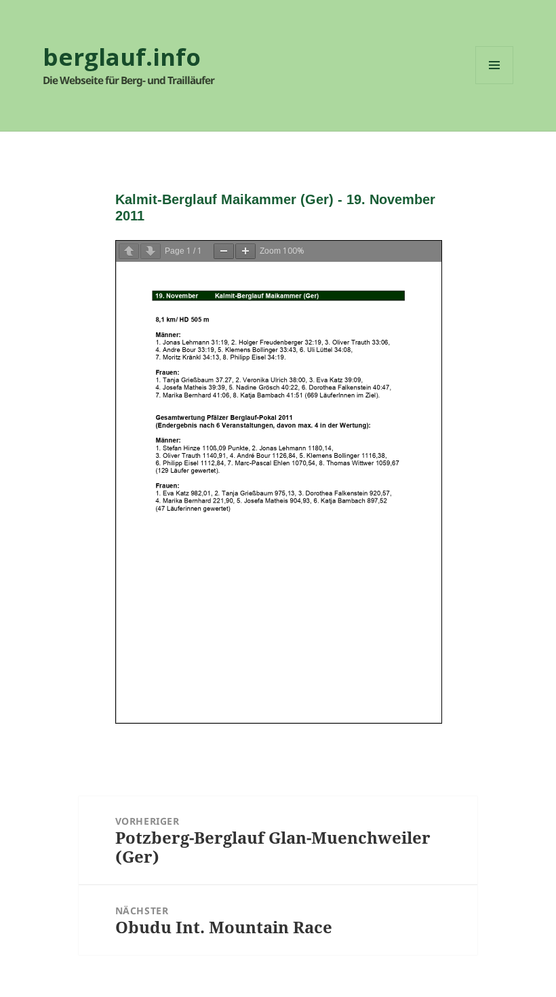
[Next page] (150, 251)
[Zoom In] (245, 251)
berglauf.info (122, 57)
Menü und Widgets (494, 83)
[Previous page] (129, 251)
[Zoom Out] (224, 251)
